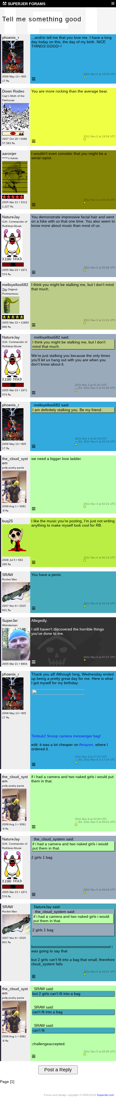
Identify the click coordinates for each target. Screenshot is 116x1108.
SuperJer (10, 620)
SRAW (7, 574)
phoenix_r (10, 37)
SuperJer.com (105, 1094)
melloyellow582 (15, 284)
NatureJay (11, 217)
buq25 (7, 521)
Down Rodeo (13, 91)
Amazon (86, 744)
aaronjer (9, 153)
